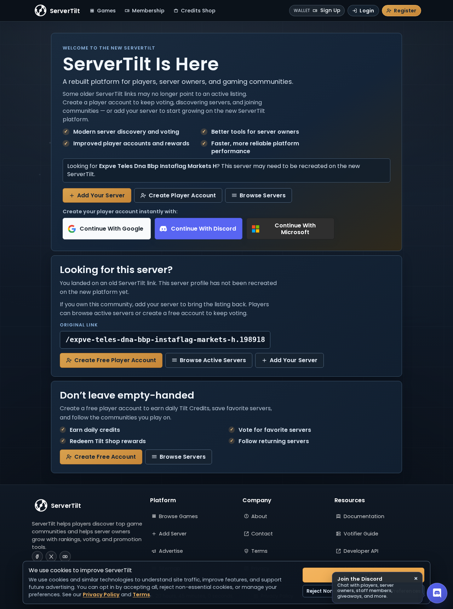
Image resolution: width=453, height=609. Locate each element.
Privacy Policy (101, 594)
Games (106, 10)
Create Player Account (182, 195)
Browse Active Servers (213, 360)
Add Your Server (101, 195)
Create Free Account (105, 457)
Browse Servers (263, 195)
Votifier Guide (361, 533)
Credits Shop (198, 10)
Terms (259, 551)
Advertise (171, 551)
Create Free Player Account (115, 360)
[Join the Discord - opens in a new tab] (437, 593)
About (259, 516)
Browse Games (178, 516)
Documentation (364, 516)
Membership (148, 10)
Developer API (361, 551)
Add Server (173, 533)
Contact (262, 533)
